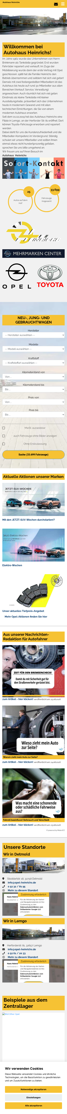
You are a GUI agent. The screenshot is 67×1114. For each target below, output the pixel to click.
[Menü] (62, 4)
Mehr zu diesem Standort (23, 890)
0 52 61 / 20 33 (17, 953)
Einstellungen (33, 1097)
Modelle (33, 344)
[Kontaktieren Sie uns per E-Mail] (56, 4)
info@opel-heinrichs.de (22, 882)
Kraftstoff (33, 358)
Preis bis (33, 410)
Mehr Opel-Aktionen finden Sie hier (26, 616)
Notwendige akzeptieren (33, 1089)
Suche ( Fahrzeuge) (33, 454)
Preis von (33, 397)
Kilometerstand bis (33, 384)
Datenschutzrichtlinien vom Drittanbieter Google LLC (31, 908)
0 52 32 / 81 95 (16, 886)
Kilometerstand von (33, 372)
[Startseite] (11, 2)
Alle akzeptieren (33, 1105)
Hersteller (33, 330)
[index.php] (33, 21)
